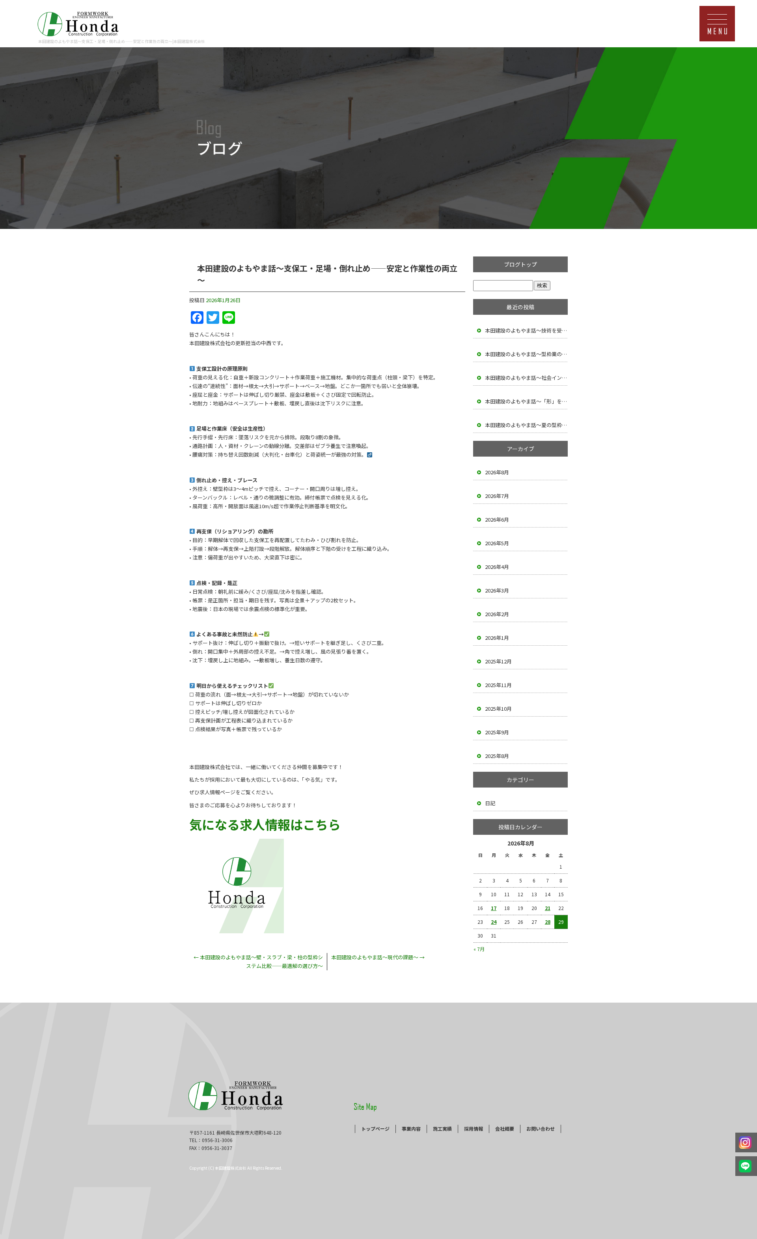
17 (493, 908)
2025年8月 (497, 756)
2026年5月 (497, 543)
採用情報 (473, 1128)
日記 (490, 803)
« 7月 (479, 949)
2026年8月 (497, 472)
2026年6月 (497, 519)
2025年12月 (498, 661)
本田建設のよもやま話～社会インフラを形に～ (526, 377)
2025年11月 (498, 685)
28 (547, 921)
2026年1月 (497, 637)
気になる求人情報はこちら (265, 824)
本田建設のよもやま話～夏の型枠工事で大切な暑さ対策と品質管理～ (526, 425)
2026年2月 (497, 614)
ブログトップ (520, 264)
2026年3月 (497, 590)
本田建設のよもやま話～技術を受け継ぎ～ (526, 330)
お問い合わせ (540, 1128)
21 (547, 908)
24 (493, 921)
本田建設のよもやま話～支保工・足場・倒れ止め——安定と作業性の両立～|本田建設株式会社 (121, 41)
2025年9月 (497, 732)
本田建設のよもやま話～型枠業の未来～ (526, 354)
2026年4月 (497, 566)
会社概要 (504, 1128)
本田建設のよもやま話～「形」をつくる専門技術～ (526, 401)
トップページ (375, 1128)
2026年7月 (497, 496)
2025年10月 (498, 708)
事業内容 (411, 1128)
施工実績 (442, 1128)
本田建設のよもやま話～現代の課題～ (378, 957)
